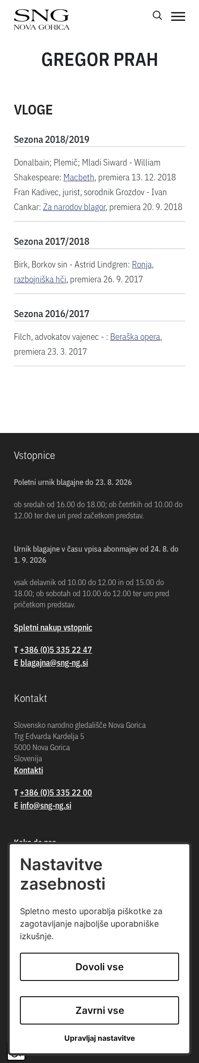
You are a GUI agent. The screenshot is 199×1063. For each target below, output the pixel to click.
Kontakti (28, 770)
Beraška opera (135, 336)
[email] (54, 662)
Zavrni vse (99, 1010)
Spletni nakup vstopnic (53, 627)
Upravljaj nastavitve (99, 1038)
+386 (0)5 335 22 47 (56, 649)
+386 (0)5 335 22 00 (56, 792)
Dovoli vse (99, 967)
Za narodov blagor (74, 206)
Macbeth (78, 176)
